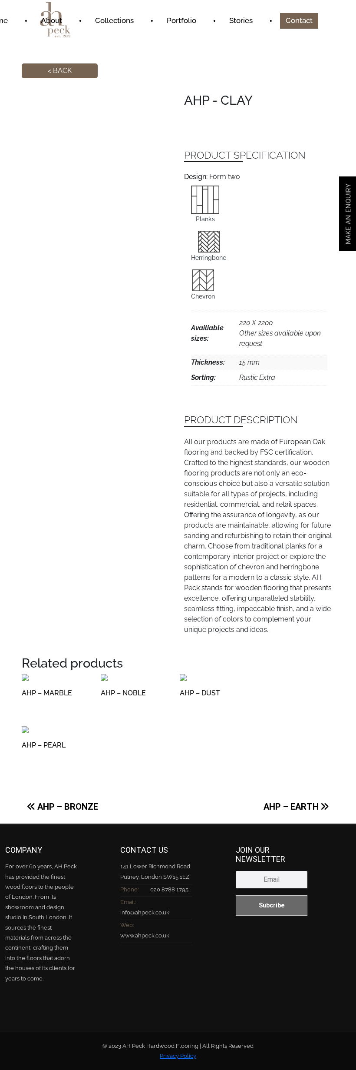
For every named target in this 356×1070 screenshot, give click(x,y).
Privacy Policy (178, 1056)
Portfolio (181, 20)
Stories (241, 20)
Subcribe (271, 905)
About (51, 20)
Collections (114, 20)
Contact (299, 20)
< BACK (60, 70)
